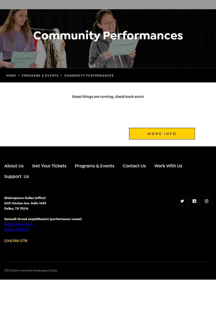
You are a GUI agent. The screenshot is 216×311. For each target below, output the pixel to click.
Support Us (16, 176)
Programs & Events (94, 165)
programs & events (40, 75)
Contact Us (134, 165)
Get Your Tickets (49, 165)
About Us (14, 165)
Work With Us (168, 165)
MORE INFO (162, 133)
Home (11, 75)
